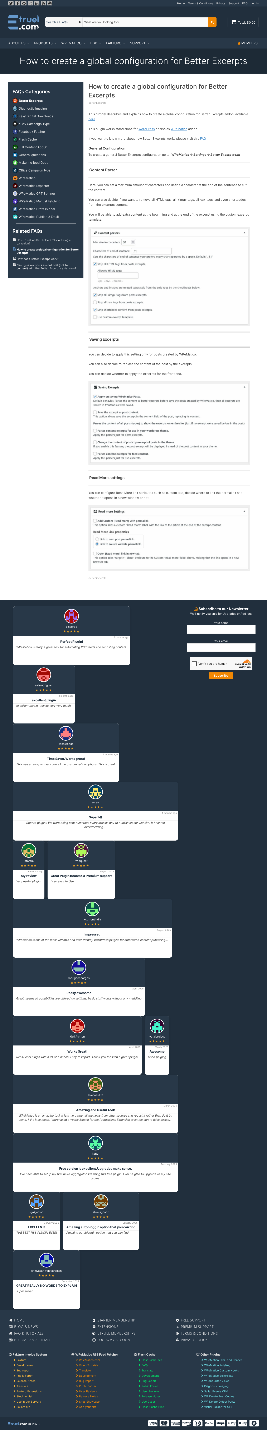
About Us (16, 43)
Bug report (23, 1370)
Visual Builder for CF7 (218, 1406)
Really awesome (79, 993)
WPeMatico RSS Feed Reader (223, 1360)
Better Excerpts (31, 101)
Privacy (220, 3)
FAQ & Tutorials (28, 1333)
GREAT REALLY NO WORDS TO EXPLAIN (46, 1286)
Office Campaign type (34, 170)
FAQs (145, 1365)
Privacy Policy (193, 1340)
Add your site (88, 1406)
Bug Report (86, 1381)
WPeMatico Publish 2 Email (39, 217)
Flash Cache (28, 139)
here (91, 119)
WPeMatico (71, 43)
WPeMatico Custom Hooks (221, 1370)
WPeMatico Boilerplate (218, 1375)
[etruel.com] (23, 22)
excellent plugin (44, 700)
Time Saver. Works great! (66, 759)
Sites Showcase (89, 1401)
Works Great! (77, 1051)
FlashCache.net (152, 1360)
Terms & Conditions (200, 3)
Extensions (108, 1326)
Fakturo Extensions (29, 1391)
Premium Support (197, 1326)
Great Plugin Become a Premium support (81, 876)
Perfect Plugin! (71, 642)
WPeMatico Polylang (217, 1365)
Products (43, 43)
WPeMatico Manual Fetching (39, 201)
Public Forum (24, 1375)
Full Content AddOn (33, 147)
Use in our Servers (28, 1401)
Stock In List (24, 1396)
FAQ (245, 3)
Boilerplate (23, 1406)
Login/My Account (114, 1340)
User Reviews (88, 1391)
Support (234, 3)
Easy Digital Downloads (36, 116)
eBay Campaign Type (34, 124)
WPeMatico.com (89, 1360)
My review (29, 876)
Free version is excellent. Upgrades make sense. (95, 1169)
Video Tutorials (88, 1365)
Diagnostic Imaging (33, 108)
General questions (32, 155)
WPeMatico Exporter (34, 186)
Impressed (92, 934)
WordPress (147, 129)
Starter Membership (116, 1320)
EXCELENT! (36, 1227)
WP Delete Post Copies (219, 1396)
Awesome (157, 1051)
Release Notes (25, 1381)
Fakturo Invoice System (29, 1354)
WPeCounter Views (216, 1381)
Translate (22, 1386)
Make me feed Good (33, 163)
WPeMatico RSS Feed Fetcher (96, 1354)
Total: (246, 22)
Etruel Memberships (116, 1333)
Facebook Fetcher (32, 132)
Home (181, 3)
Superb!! (95, 817)
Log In (255, 3)
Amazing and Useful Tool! (95, 1110)
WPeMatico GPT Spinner (37, 194)
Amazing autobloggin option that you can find (101, 1227)
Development (25, 1365)
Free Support (192, 1320)
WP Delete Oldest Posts (219, 1401)
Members (249, 43)
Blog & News (25, 1326)
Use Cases (149, 1401)
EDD (93, 43)
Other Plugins (210, 1354)
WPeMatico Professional (37, 209)
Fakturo (113, 43)
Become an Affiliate (32, 1340)
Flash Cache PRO (153, 1406)
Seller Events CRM (216, 1391)
